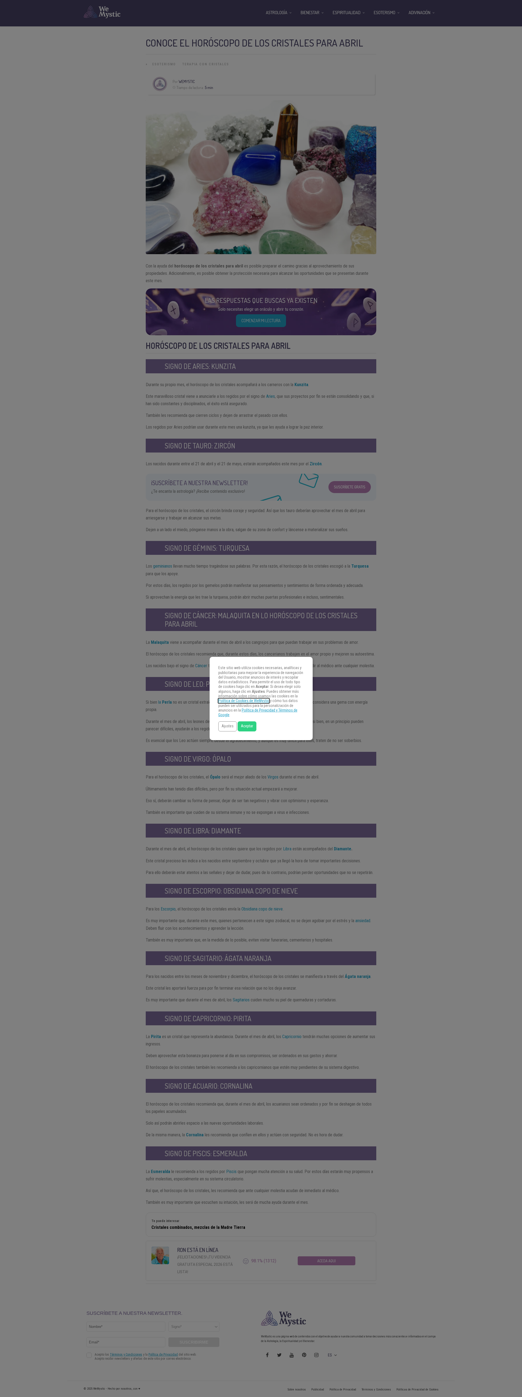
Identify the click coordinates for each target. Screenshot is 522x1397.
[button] (227, 726)
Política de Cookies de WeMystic (243, 700)
